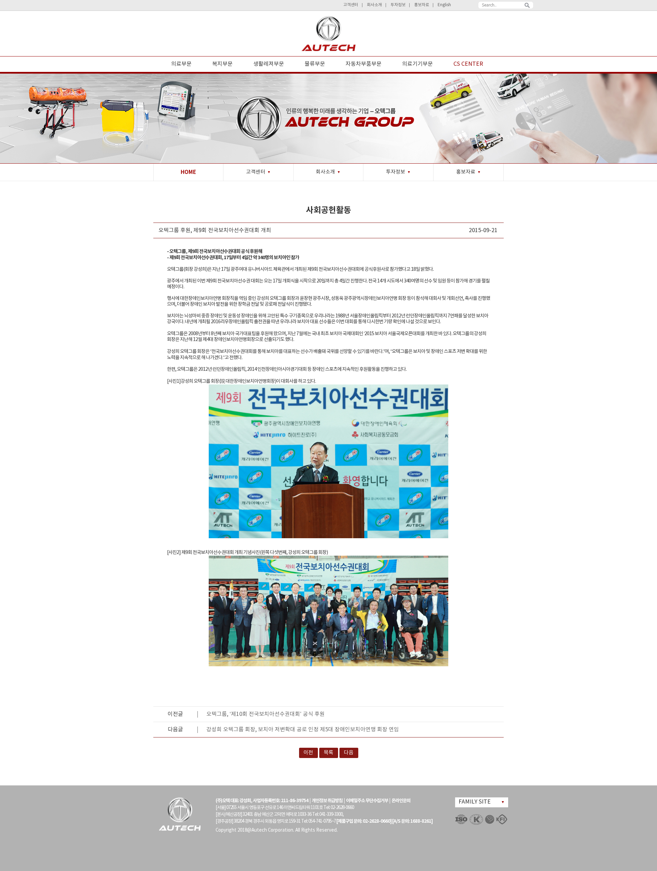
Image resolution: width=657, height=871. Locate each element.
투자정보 (397, 5)
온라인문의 (400, 801)
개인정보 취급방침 (327, 801)
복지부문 (222, 64)
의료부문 (181, 64)
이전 (308, 753)
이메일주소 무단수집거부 (367, 801)
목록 (328, 753)
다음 (348, 753)
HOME (188, 172)
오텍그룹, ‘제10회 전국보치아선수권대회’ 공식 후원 (265, 714)
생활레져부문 (268, 64)
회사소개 (374, 5)
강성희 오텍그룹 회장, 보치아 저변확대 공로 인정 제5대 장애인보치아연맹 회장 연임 (302, 730)
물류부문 (315, 64)
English (444, 5)
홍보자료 (421, 5)
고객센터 (350, 5)
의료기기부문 (417, 64)
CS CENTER (468, 64)
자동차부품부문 (364, 64)
